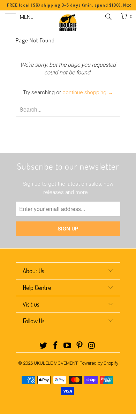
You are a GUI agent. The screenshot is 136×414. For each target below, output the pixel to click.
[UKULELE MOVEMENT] (68, 22)
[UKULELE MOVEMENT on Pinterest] (80, 346)
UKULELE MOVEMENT (55, 363)
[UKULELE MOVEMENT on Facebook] (55, 346)
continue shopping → (87, 92)
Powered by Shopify (99, 363)
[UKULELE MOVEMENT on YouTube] (67, 346)
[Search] (108, 17)
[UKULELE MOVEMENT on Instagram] (92, 346)
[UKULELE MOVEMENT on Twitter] (43, 346)
